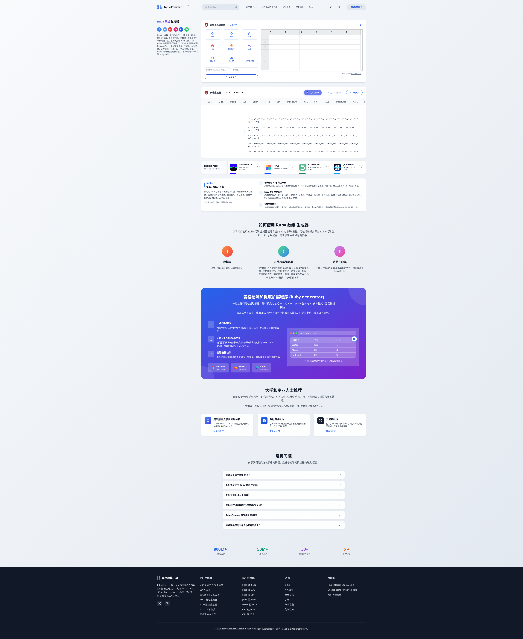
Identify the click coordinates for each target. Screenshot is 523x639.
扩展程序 (286, 7)
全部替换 (232, 76)
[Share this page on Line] (186, 29)
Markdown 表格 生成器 (211, 584)
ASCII (327, 101)
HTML (267, 101)
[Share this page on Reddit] (170, 29)
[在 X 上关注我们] (159, 603)
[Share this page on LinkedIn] (181, 29)
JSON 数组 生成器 (208, 604)
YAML (355, 101)
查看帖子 (273, 431)
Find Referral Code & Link (341, 584)
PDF (316, 101)
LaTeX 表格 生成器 (269, 7)
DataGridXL (356, 73)
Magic (233, 101)
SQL (244, 101)
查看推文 (330, 431)
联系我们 (289, 604)
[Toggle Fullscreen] (361, 24)
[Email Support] (167, 603)
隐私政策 (289, 609)
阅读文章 (217, 431)
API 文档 (299, 7)
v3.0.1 (187, 6)
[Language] (340, 7)
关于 (287, 599)
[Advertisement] (177, 77)
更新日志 (289, 594)
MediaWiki (341, 101)
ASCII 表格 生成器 (208, 599)
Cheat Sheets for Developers (342, 589)
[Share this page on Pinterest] (176, 29)
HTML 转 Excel (249, 604)
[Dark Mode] (330, 7)
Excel (221, 101)
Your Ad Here (334, 594)
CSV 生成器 (205, 589)
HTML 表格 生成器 (209, 609)
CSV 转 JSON (248, 609)
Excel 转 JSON (249, 584)
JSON (209, 101)
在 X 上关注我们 (234, 92)
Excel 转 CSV (248, 594)
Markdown (292, 101)
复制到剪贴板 (335, 92)
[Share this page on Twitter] (165, 29)
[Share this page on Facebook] (159, 29)
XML (306, 101)
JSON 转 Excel (249, 599)
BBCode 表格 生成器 (210, 594)
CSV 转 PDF (248, 614)
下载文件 (356, 92)
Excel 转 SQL (248, 589)
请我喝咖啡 (355, 7)
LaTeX (255, 101)
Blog (311, 7)
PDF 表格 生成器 (208, 614)
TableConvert (229, 628)
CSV (278, 101)
